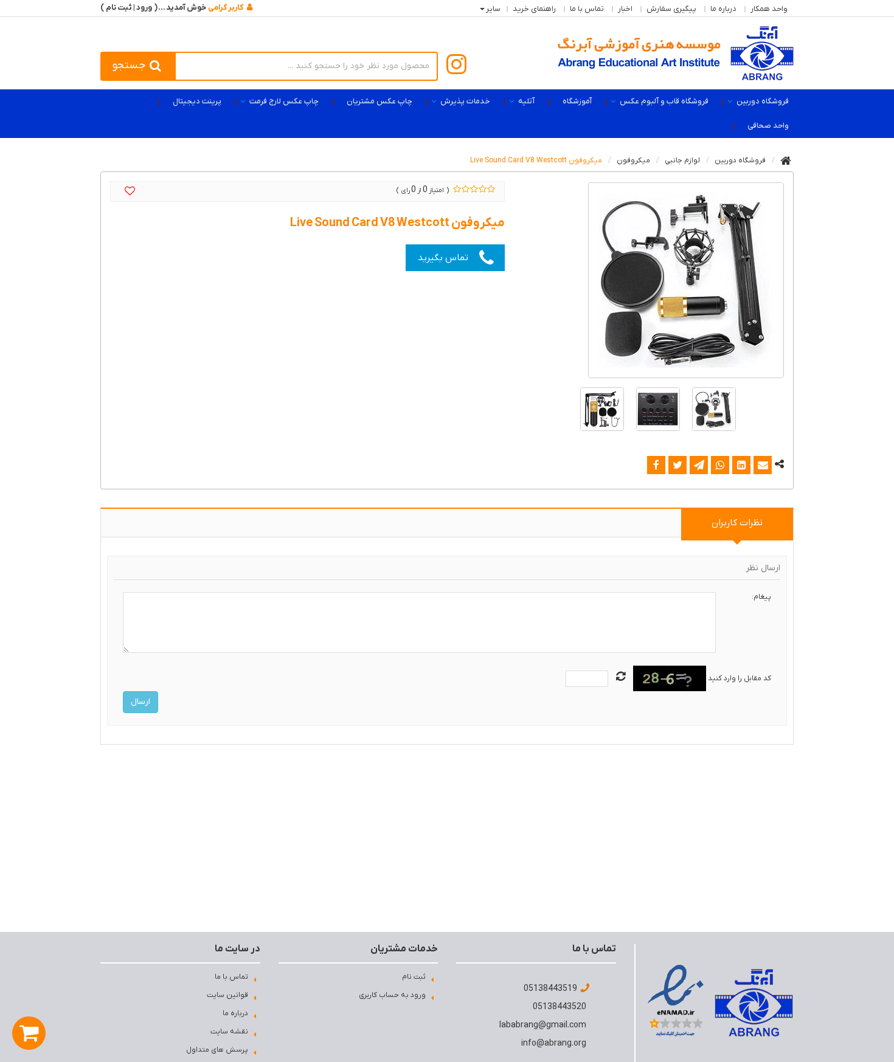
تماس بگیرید (443, 258)
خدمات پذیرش (465, 101)
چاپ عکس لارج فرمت (284, 101)
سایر (493, 9)
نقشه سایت (229, 1031)
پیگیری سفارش (671, 9)
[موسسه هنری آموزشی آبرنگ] (676, 53)
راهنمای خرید (534, 9)
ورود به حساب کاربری (392, 995)
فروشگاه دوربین (762, 101)
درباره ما (723, 9)
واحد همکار (769, 9)
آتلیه (526, 101)
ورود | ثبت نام (129, 7)
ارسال (140, 702)
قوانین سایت (227, 995)
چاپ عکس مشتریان (379, 101)
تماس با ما (587, 9)
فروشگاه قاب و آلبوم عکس (664, 101)
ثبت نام (414, 977)
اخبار (625, 9)
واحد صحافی (768, 125)
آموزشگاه (577, 101)
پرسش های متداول (217, 1050)
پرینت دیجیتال (197, 101)
